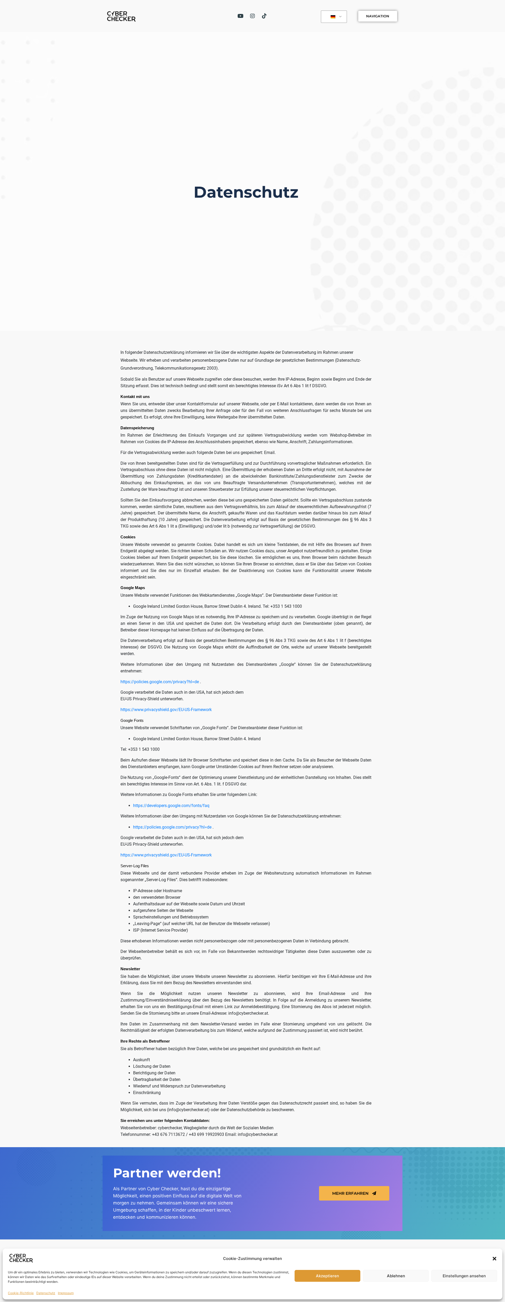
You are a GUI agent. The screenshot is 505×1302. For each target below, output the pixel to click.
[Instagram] (252, 16)
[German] (333, 17)
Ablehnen (396, 1275)
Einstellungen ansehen (464, 1275)
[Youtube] (240, 16)
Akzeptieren (327, 1275)
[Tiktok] (264, 16)
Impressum (66, 1293)
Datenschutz (45, 1293)
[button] (494, 1258)
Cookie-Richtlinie (21, 1293)
